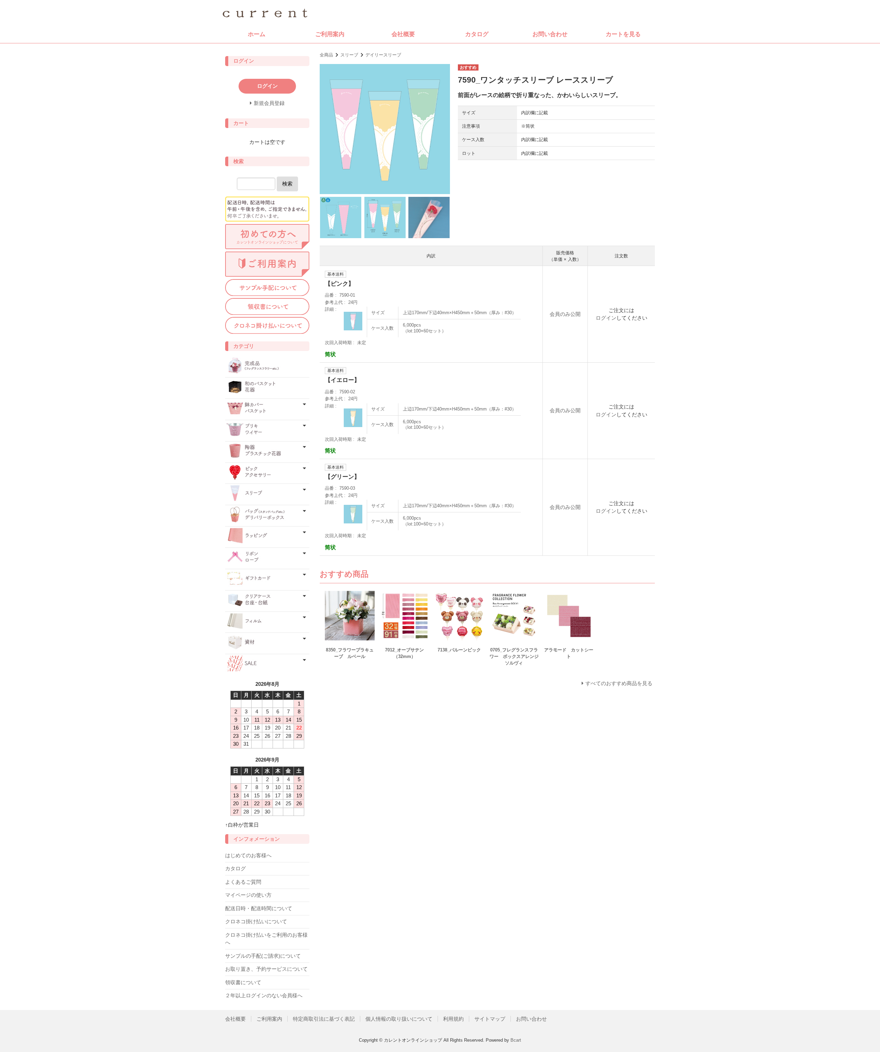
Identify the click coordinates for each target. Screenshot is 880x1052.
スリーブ (349, 54)
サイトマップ (489, 1019)
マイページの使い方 (248, 895)
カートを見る (623, 34)
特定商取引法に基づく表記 (324, 1019)
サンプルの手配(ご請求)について (263, 956)
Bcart (515, 1040)
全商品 (326, 54)
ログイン (606, 318)
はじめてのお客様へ (248, 855)
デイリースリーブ (383, 54)
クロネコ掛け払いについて (256, 921)
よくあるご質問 (243, 882)
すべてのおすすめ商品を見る (618, 683)
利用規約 (453, 1019)
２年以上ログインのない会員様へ (263, 995)
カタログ (476, 34)
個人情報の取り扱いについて (398, 1019)
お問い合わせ (550, 34)
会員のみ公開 (565, 314)
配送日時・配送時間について (258, 908)
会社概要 (403, 34)
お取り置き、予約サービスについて (266, 969)
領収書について (243, 982)
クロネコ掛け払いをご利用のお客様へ (266, 939)
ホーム (256, 34)
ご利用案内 (329, 34)
